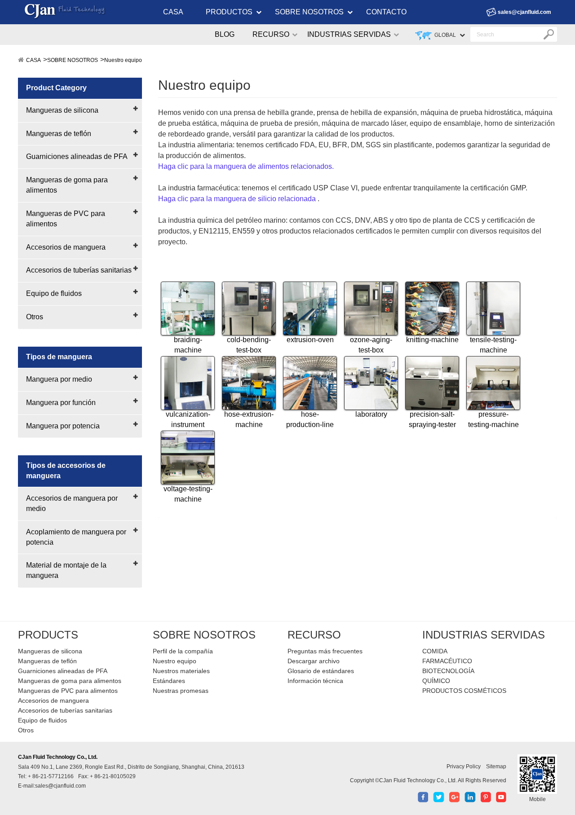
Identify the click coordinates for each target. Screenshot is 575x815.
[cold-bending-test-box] (249, 308)
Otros (34, 317)
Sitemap (496, 766)
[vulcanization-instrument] (188, 383)
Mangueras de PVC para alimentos (65, 219)
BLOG (224, 34)
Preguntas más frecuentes (325, 651)
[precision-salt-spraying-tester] (432, 383)
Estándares (169, 680)
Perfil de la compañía (183, 651)
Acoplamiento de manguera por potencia (76, 537)
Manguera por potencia (63, 426)
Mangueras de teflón (58, 133)
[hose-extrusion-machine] (249, 383)
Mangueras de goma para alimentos (67, 185)
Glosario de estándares (321, 670)
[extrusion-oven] (310, 308)
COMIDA (434, 651)
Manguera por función (61, 402)
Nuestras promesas (180, 690)
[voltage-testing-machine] (188, 458)
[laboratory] (371, 383)
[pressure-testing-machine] (493, 383)
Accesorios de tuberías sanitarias (79, 270)
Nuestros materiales (181, 670)
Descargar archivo (314, 661)
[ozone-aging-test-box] (371, 308)
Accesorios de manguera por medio (72, 503)
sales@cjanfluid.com (524, 12)
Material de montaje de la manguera (66, 570)
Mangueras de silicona (62, 110)
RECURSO (270, 34)
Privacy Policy (464, 766)
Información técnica (315, 680)
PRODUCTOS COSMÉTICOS (464, 690)
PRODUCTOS (229, 12)
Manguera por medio (59, 379)
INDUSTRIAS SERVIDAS (349, 34)
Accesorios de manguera (66, 247)
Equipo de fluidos (54, 293)
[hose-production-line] (310, 383)
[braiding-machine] (188, 308)
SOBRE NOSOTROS (309, 12)
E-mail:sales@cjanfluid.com (52, 786)
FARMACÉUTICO (447, 661)
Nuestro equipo (123, 60)
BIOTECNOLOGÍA (448, 670)
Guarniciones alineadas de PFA (77, 156)
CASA (173, 12)
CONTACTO (386, 12)
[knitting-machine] (432, 308)
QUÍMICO (436, 680)
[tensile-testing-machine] (493, 308)
